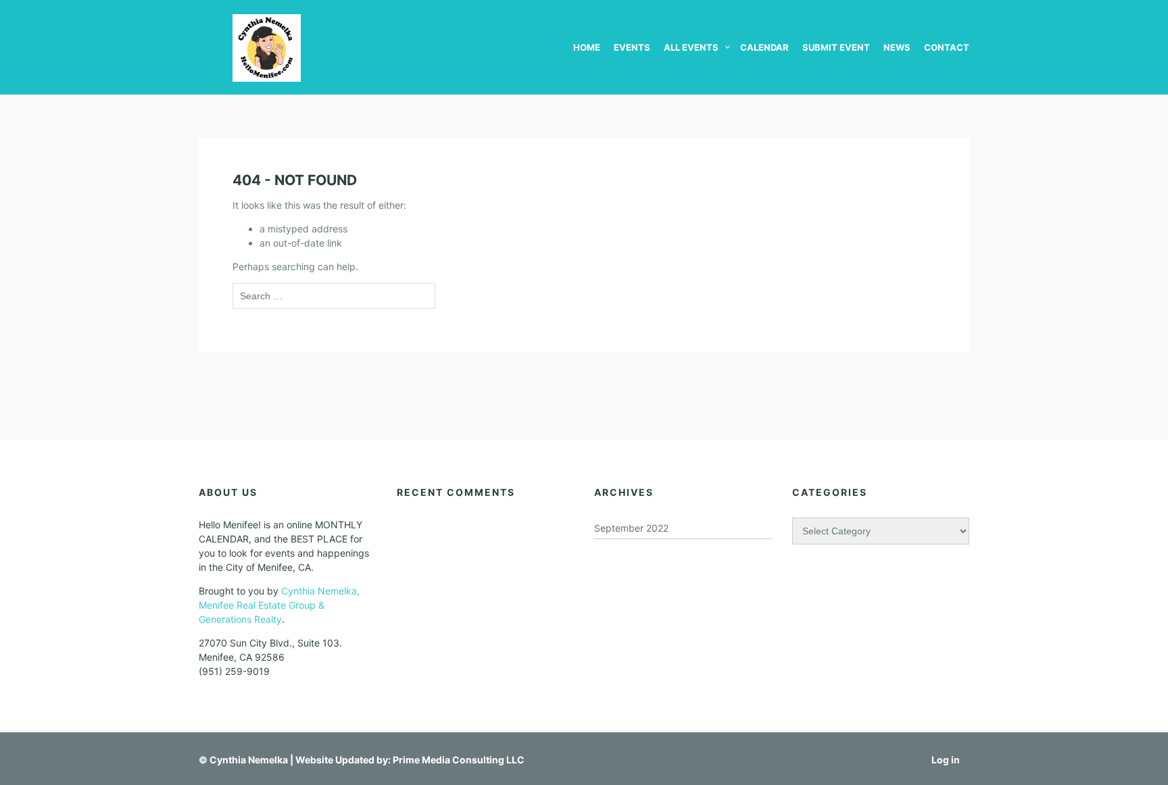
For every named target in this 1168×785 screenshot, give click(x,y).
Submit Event (836, 47)
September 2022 (631, 528)
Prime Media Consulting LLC (459, 759)
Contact (946, 47)
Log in (945, 759)
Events (632, 47)
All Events (691, 47)
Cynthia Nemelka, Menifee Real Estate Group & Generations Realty (279, 605)
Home (586, 47)
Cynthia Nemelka (249, 759)
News (896, 47)
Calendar (764, 47)
